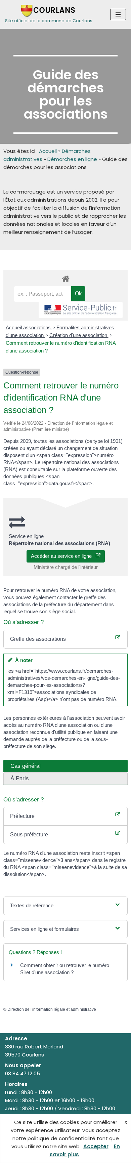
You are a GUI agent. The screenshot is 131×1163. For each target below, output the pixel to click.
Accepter (95, 1146)
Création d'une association (78, 335)
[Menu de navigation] (118, 14)
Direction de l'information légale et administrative (51, 1009)
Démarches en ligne (72, 159)
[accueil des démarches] (65, 278)
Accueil (48, 151)
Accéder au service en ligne (63, 556)
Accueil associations (29, 327)
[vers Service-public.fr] (81, 310)
